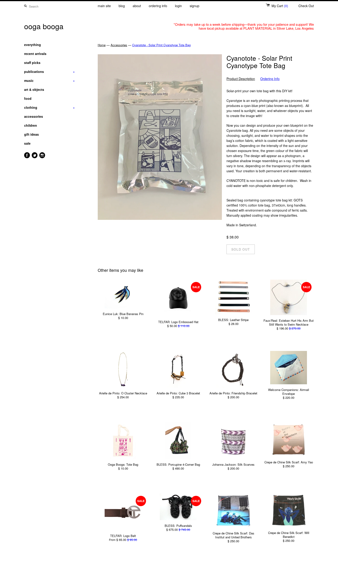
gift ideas (31, 134)
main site (104, 5)
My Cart (280, 5)
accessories (33, 116)
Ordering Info (270, 79)
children (30, 125)
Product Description (240, 79)
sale (27, 143)
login (178, 5)
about (137, 5)
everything (32, 44)
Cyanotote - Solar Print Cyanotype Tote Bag (161, 45)
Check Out (306, 5)
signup (194, 5)
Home (102, 45)
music (49, 80)
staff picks (32, 62)
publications (49, 71)
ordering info (158, 5)
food (28, 98)
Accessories (119, 45)
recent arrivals (35, 53)
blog (122, 5)
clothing (49, 107)
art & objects (34, 89)
